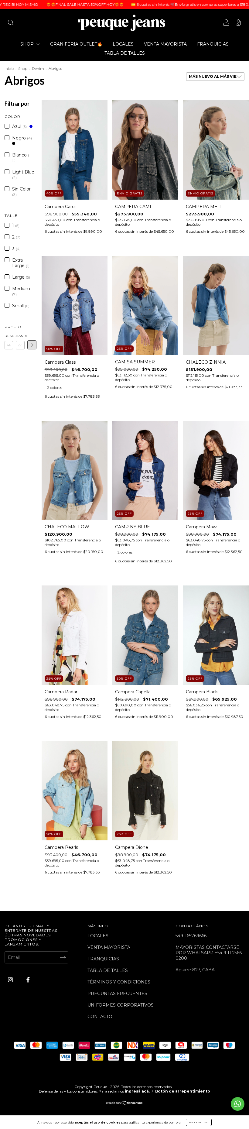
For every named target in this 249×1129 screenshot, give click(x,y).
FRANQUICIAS (213, 44)
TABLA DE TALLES (124, 53)
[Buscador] (11, 23)
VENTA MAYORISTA (165, 44)
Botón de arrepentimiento (182, 1091)
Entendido (198, 1122)
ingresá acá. (137, 1091)
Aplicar (31, 344)
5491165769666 (191, 936)
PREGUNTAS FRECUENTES (117, 993)
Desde (9, 336)
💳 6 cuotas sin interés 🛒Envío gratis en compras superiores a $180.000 (163, 4)
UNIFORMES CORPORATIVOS (120, 1005)
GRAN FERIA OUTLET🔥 (76, 44)
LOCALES (123, 44)
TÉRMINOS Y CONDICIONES (118, 982)
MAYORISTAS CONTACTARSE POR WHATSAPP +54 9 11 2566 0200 (209, 953)
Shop (22, 68)
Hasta (20, 336)
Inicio (9, 68)
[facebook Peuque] (28, 979)
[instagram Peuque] (11, 979)
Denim (38, 68)
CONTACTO (99, 1016)
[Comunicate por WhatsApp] (237, 1104)
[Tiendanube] (125, 1103)
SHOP (27, 44)
